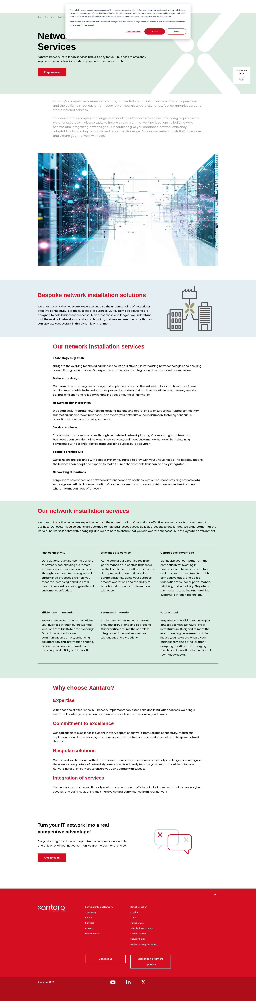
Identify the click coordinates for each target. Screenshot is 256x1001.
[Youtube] (112, 983)
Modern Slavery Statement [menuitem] (144, 944)
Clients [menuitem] (88, 917)
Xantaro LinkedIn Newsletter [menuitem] (99, 907)
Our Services (50, 17)
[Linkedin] (128, 983)
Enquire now (52, 72)
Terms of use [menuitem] (137, 923)
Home (40, 17)
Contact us (105, 958)
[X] (143, 983)
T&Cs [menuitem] (133, 917)
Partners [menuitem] (89, 923)
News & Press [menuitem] (92, 933)
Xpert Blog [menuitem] (90, 912)
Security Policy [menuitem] (137, 939)
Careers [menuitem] (89, 928)
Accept (155, 31)
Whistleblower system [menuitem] (141, 928)
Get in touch (52, 857)
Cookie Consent (138, 933)
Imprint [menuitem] (134, 912)
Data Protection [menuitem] (138, 907)
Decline (176, 31)
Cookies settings (133, 31)
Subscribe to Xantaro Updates (150, 961)
